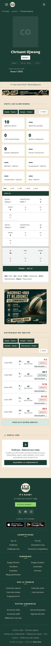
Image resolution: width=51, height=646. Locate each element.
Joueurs (15, 11)
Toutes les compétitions (38, 549)
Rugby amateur (37, 562)
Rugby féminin (13, 562)
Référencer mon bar (13, 618)
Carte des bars (38, 592)
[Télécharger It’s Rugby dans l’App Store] (15, 524)
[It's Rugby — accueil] (12, 4)
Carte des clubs (37, 588)
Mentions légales (31, 630)
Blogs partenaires (13, 574)
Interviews (37, 566)
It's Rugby (5, 11)
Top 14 (13, 540)
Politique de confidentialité (14, 634)
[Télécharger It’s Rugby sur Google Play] (35, 524)
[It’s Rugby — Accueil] (25, 487)
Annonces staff (13, 614)
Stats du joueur (40, 366)
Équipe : (11, 112)
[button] (25, 362)
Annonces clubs (13, 610)
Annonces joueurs (37, 610)
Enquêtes (13, 570)
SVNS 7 (21, 364)
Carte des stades (13, 592)
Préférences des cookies (29, 638)
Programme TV (13, 596)
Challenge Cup (13, 549)
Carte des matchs (13, 588)
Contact (15, 638)
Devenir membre (25, 504)
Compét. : (26, 341)
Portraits (37, 570)
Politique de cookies (34, 634)
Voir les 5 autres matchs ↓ (25, 422)
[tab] (5, 188)
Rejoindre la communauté (25, 462)
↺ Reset (43, 112)
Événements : (29, 346)
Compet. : (26, 112)
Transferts (13, 566)
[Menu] (6, 4)
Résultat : (11, 346)
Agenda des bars (38, 614)
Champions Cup (37, 545)
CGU (45, 634)
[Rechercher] (44, 4)
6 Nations (13, 545)
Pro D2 (38, 540)
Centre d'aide (18, 630)
